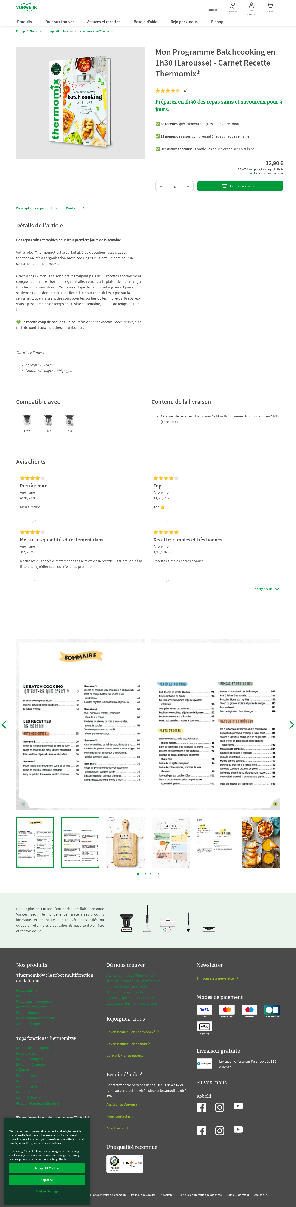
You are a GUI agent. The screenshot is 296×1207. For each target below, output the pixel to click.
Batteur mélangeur (30, 1064)
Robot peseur (26, 1086)
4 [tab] (157, 874)
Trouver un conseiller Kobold (128, 992)
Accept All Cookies (47, 1168)
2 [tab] (145, 874)
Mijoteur (22, 1070)
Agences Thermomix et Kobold (130, 997)
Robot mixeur (26, 1075)
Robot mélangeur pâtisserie (37, 1103)
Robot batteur (27, 1053)
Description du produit (34, 208)
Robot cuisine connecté (34, 1001)
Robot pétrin (26, 1092)
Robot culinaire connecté (35, 1018)
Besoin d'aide (146, 21)
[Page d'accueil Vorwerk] (26, 8)
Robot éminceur (28, 1097)
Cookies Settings (47, 1191)
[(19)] (168, 91)
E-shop (217, 21)
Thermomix (37, 31)
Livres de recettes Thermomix (95, 31)
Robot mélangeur (29, 1058)
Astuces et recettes (104, 21)
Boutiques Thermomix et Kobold (131, 1003)
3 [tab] (151, 874)
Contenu (73, 208)
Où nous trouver (60, 21)
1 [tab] (138, 874)
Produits (25, 21)
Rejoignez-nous (185, 21)
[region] (47, 1161)
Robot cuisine (26, 990)
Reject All (47, 1180)
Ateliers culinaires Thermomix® (130, 975)
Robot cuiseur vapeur (32, 1047)
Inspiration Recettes (61, 31)
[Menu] (140, 1157)
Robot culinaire (28, 1012)
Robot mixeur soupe (32, 1081)
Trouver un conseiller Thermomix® (133, 981)
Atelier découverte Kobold (126, 986)
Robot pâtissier (28, 995)
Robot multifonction (32, 1007)
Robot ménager (28, 1023)
